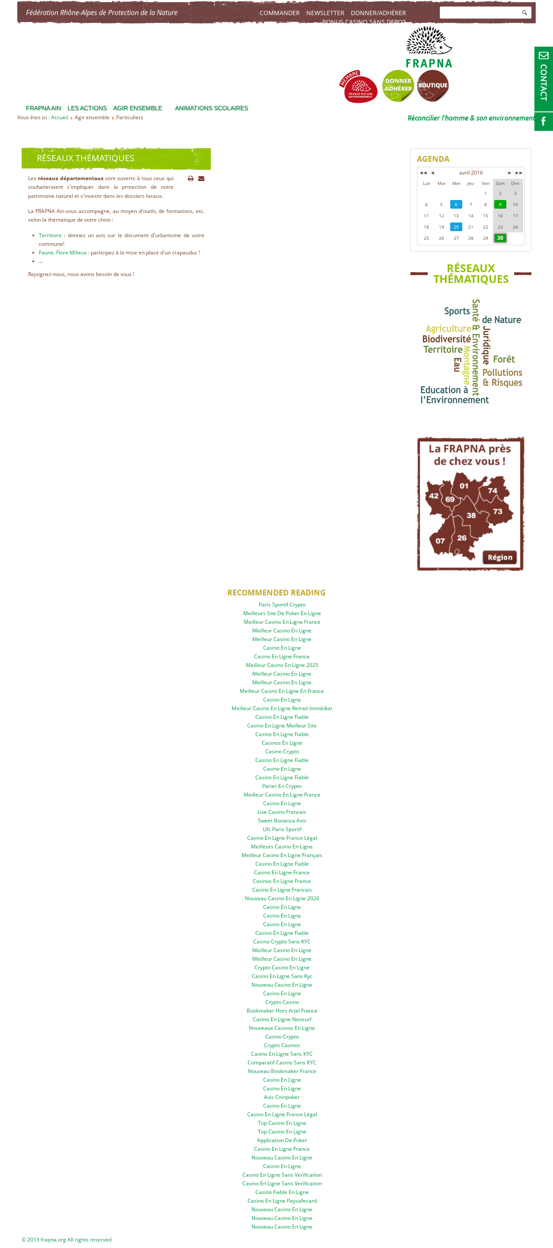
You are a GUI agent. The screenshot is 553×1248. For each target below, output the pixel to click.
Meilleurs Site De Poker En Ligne (282, 613)
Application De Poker (282, 1140)
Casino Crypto (282, 751)
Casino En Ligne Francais (282, 889)
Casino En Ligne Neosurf (282, 1019)
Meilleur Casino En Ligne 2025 (282, 665)
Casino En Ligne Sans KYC (282, 1053)
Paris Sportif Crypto (282, 604)
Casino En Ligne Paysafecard (282, 1200)
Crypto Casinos (282, 1045)
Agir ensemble (137, 108)
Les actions (87, 108)
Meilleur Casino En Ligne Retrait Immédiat (282, 708)
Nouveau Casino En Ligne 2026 (282, 898)
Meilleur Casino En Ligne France (282, 622)
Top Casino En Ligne (282, 1123)
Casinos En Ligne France (282, 881)
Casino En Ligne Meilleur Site (282, 725)
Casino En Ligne (282, 647)
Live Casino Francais (281, 812)
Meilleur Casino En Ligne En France (282, 691)
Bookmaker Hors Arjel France (282, 1010)
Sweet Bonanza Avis (282, 820)
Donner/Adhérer (378, 13)
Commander (280, 13)
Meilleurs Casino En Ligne (282, 846)
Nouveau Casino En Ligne (281, 984)
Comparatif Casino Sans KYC (282, 1062)
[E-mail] (201, 178)
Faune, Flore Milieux (63, 252)
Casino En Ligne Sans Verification (282, 1174)
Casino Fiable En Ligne (282, 1192)
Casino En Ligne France (282, 656)
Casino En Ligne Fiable (282, 717)
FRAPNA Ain (43, 108)
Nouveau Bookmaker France (282, 1071)
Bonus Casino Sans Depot (364, 22)
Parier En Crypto (282, 786)
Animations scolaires (211, 108)
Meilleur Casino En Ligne (281, 630)
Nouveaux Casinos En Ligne (282, 1028)
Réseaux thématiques (85, 158)
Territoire (50, 235)
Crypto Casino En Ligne (282, 967)
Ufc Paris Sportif (282, 829)
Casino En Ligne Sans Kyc (282, 976)
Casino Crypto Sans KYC (282, 941)
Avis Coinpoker (282, 1097)
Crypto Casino (282, 1002)
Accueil (59, 117)
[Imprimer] (191, 178)
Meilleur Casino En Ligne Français (282, 855)
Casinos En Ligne (282, 742)
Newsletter (325, 13)
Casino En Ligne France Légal (282, 838)
